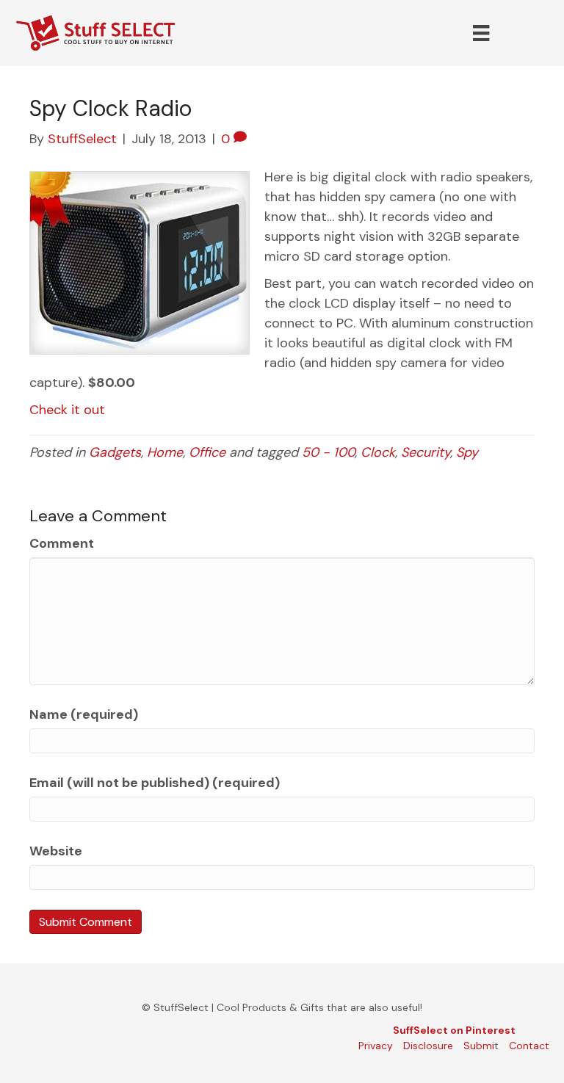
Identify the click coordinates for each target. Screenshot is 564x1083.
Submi (478, 1045)
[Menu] (481, 33)
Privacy (375, 1045)
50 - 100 (328, 452)
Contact (529, 1045)
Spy (467, 452)
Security (425, 452)
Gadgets (115, 452)
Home (165, 452)
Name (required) (83, 714)
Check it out (67, 410)
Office (207, 452)
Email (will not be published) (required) (154, 783)
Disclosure (428, 1045)
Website (55, 851)
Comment (61, 543)
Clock (378, 452)
